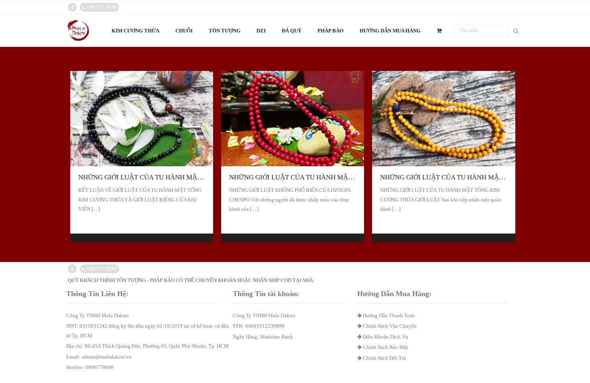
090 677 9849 (101, 7)
